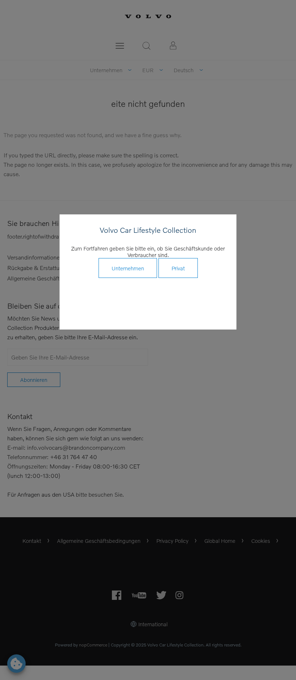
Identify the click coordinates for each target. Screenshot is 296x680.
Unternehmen (128, 268)
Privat (178, 268)
